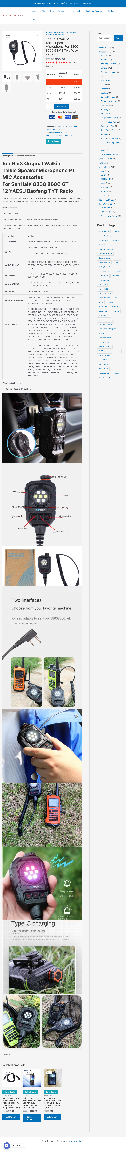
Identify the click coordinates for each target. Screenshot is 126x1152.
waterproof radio (104, 373)
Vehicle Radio (103, 360)
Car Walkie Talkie (105, 271)
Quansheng (103, 333)
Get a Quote (53, 141)
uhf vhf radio (115, 351)
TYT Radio (102, 351)
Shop (44, 11)
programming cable (105, 324)
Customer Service (94, 11)
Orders (61, 11)
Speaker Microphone (55, 34)
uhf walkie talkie (104, 355)
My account (75, 11)
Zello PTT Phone (104, 377)
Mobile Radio (103, 311)
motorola (116, 311)
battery (117, 262)
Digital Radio (103, 276)
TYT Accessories (105, 346)
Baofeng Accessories (106, 249)
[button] (37, 11)
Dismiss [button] (89, 3)
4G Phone (117, 231)
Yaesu (117, 373)
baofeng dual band (105, 253)
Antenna (116, 240)
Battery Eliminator (105, 267)
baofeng (102, 245)
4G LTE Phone (104, 231)
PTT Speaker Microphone (108, 329)
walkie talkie (103, 369)
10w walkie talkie (105, 236)
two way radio (104, 342)
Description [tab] (7, 156)
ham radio (102, 284)
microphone (55, 133)
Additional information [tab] (25, 156)
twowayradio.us (77, 1141)
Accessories (51, 32)
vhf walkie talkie (104, 364)
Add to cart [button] (11, 1117)
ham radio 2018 (104, 289)
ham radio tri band (105, 293)
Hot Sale (61, 32)
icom (116, 298)
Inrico (101, 302)
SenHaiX (59, 136)
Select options (30, 1118)
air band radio (103, 240)
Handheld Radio (104, 298)
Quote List (35, 19)
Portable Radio (104, 315)
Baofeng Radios (104, 262)
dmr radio (115, 276)
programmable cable (106, 320)
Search (100, 33)
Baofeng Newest (104, 258)
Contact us (112, 11)
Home (33, 11)
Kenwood (111, 302)
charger (118, 271)
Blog (52, 11)
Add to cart (61, 106)
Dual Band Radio (104, 280)
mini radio (115, 307)
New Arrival (71, 32)
